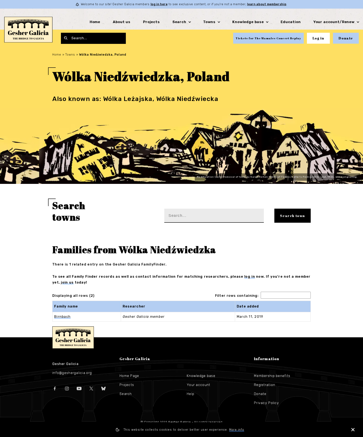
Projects (151, 22)
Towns (209, 22)
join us (67, 282)
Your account (198, 385)
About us (121, 22)
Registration (264, 385)
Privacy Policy (266, 403)
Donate (346, 38)
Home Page (129, 376)
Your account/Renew (334, 22)
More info (236, 430)
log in (249, 277)
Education (291, 22)
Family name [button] (66, 306)
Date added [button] (248, 306)
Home (95, 22)
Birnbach (62, 317)
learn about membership (266, 4)
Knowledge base (201, 376)
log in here (159, 4)
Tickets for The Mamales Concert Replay (268, 38)
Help (190, 394)
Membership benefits (272, 376)
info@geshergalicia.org (72, 373)
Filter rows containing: (237, 296)
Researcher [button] (134, 306)
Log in (318, 38)
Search (179, 22)
